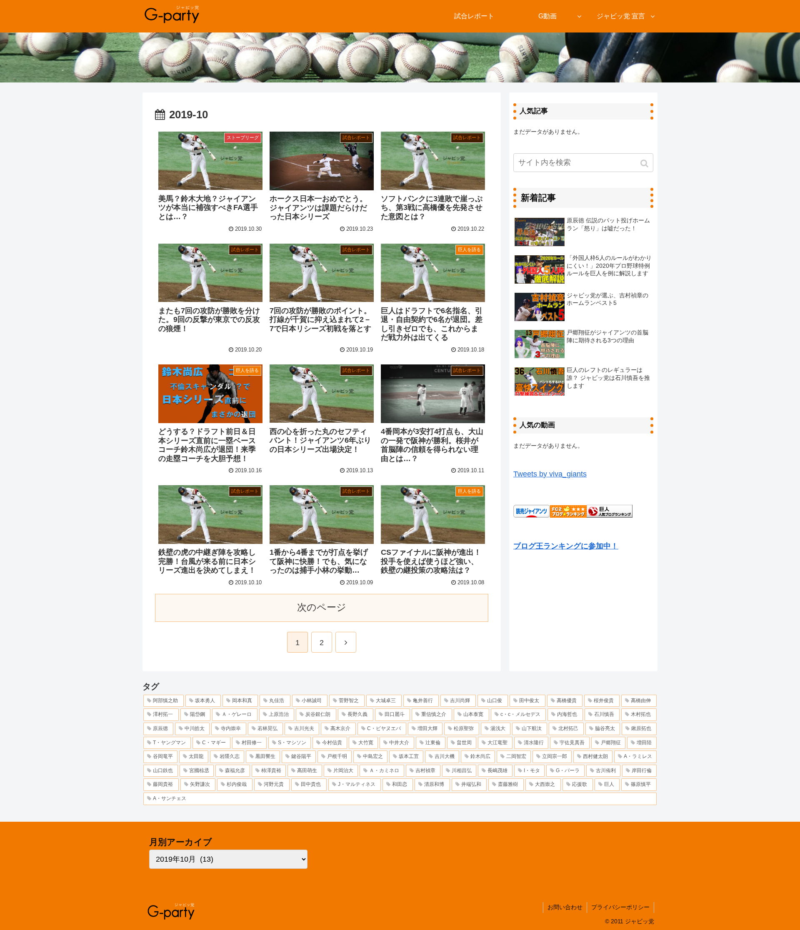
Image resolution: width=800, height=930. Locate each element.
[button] (645, 163)
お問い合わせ (565, 907)
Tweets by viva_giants (550, 474)
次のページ (321, 607)
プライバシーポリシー (620, 907)
